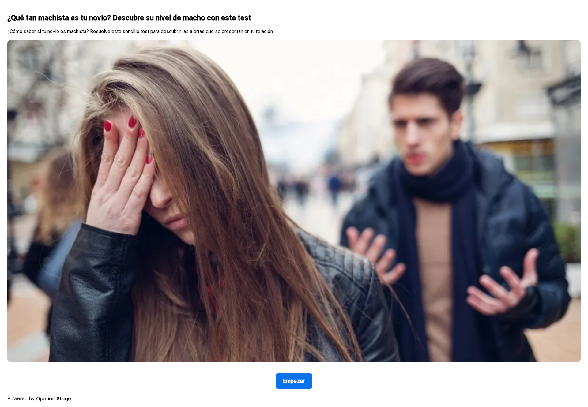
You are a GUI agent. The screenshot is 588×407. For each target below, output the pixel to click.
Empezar (294, 381)
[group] (294, 203)
